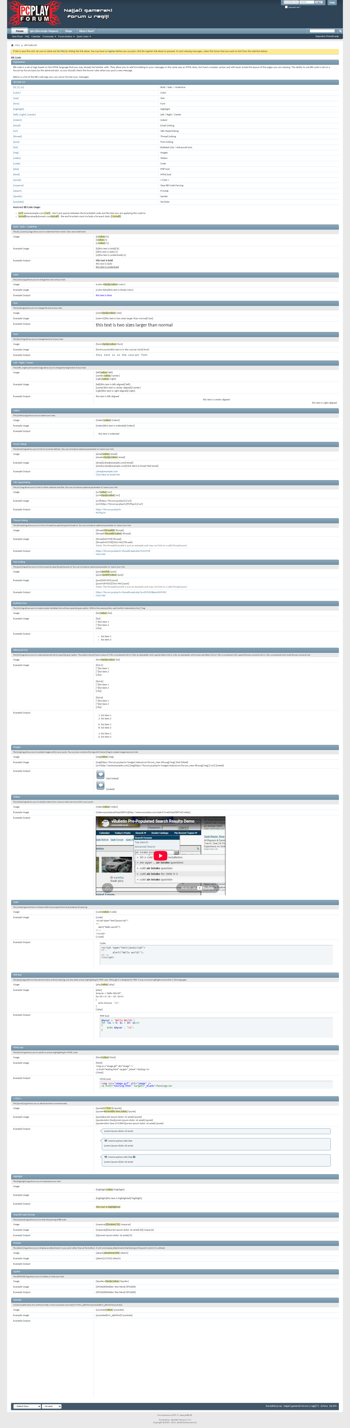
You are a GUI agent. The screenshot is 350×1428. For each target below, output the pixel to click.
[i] (18, 87)
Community (48, 36)
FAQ (27, 36)
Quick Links (83, 36)
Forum (19, 31)
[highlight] (18, 109)
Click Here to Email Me (108, 474)
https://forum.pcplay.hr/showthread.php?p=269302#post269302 (131, 592)
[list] (15, 147)
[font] (16, 103)
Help (332, 2)
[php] (16, 169)
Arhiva (324, 1406)
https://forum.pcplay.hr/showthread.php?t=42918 (123, 551)
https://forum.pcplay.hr (108, 509)
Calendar (35, 36)
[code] (16, 163)
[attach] (17, 191)
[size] (16, 98)
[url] (15, 131)
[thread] (17, 136)
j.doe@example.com (107, 471)
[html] (16, 174)
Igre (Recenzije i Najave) (44, 31)
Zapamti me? (294, 7)
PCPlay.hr (101, 512)
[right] (22, 114)
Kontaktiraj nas (274, 1406)
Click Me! (101, 554)
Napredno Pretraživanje (327, 36)
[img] (16, 152)
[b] (14, 87)
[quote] (17, 180)
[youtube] (18, 202)
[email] (16, 125)
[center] (31, 114)
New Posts (17, 36)
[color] (16, 92)
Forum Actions (65, 36)
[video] (17, 158)
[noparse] (18, 185)
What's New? (86, 31)
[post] (16, 142)
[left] (15, 114)
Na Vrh (333, 1406)
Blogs (68, 31)
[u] (22, 87)
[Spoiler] (17, 196)
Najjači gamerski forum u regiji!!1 (301, 1406)
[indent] (17, 120)
